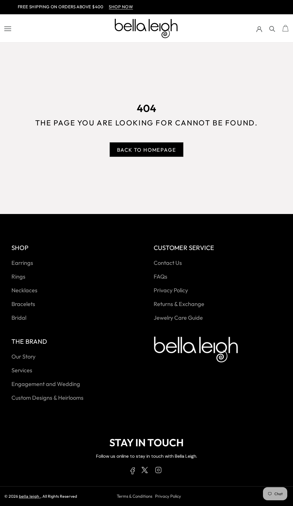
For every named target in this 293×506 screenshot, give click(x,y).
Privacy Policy (171, 290)
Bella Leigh (29, 496)
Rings (18, 276)
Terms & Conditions (134, 496)
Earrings (22, 262)
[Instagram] (158, 471)
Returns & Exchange (179, 303)
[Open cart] (285, 28)
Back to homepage (146, 150)
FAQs (160, 276)
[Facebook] (132, 472)
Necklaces (24, 290)
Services (21, 370)
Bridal (18, 317)
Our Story (23, 356)
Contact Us (168, 262)
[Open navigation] (7, 28)
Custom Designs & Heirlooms (47, 397)
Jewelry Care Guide (178, 317)
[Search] (272, 28)
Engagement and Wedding (45, 383)
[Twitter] (144, 471)
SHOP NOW (116, 6)
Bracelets (23, 303)
